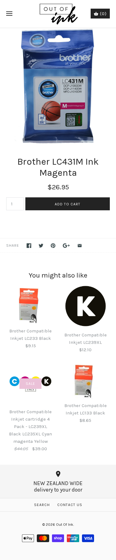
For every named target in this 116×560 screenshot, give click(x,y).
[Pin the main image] (53, 245)
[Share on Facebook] (29, 245)
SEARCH (42, 505)
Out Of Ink (64, 524)
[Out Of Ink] (58, 14)
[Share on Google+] (66, 245)
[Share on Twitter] (41, 245)
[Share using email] (79, 245)
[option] (58, 86)
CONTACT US (69, 505)
